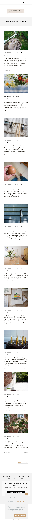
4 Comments (25, 410)
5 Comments (25, 158)
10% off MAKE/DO (20, 515)
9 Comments (25, 368)
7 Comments (25, 326)
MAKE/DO (21, 501)
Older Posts (23, 462)
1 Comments (25, 200)
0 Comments (25, 242)
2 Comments (25, 284)
